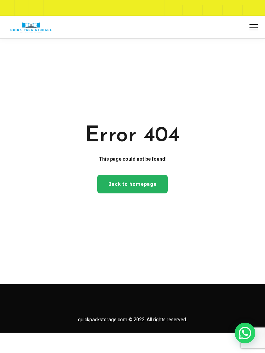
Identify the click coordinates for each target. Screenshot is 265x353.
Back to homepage (132, 184)
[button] (245, 333)
